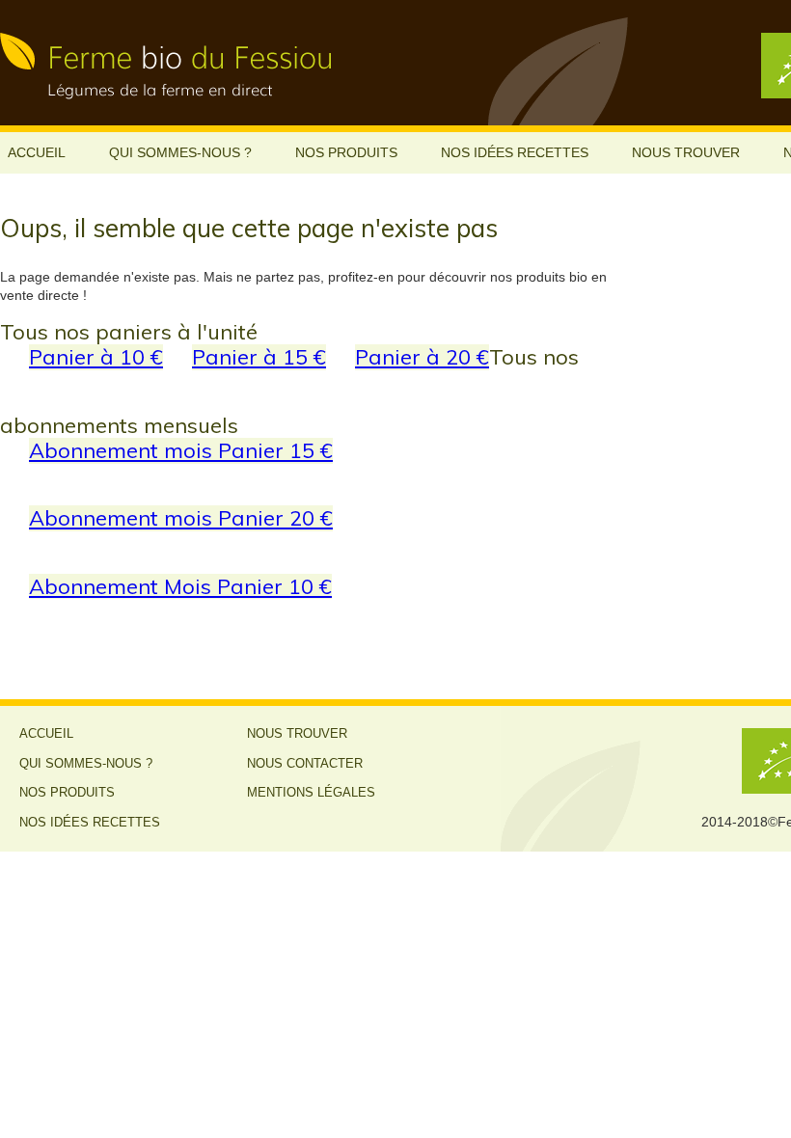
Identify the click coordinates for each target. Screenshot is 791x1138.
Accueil (37, 152)
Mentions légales (311, 792)
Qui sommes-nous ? (180, 152)
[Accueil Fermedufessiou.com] (178, 62)
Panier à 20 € (422, 356)
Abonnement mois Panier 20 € (181, 517)
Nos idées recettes (514, 152)
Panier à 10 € (96, 356)
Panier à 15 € (259, 356)
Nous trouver (686, 152)
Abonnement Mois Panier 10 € (180, 586)
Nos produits (346, 152)
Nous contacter (305, 764)
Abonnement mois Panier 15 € (181, 450)
